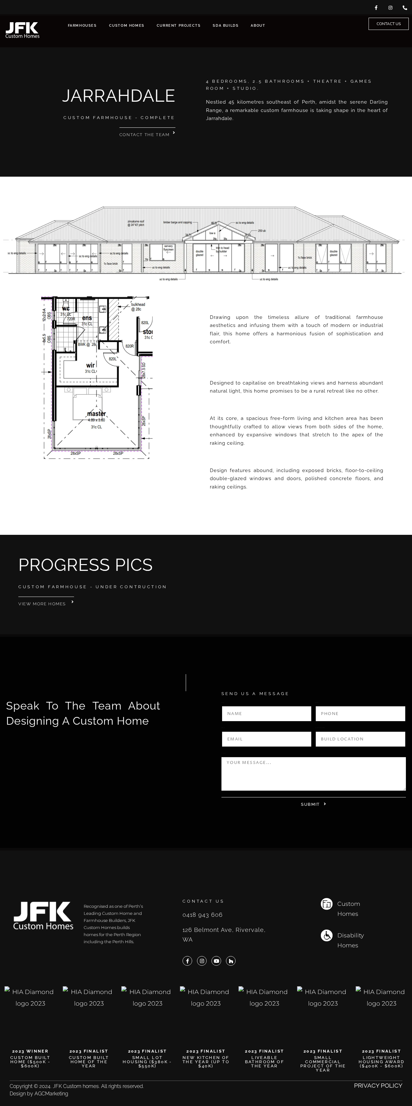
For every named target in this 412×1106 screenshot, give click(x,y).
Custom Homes (127, 25)
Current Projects (179, 25)
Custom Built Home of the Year (89, 1061)
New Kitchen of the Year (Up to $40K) (206, 1061)
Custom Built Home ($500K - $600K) (30, 1061)
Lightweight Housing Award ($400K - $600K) (381, 1061)
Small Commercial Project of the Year (323, 1063)
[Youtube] (216, 961)
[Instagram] (202, 961)
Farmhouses (82, 25)
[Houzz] (231, 961)
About (258, 25)
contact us (203, 901)
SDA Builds (226, 25)
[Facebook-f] (187, 961)
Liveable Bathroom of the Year (264, 1061)
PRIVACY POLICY (378, 1085)
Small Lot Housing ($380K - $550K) (147, 1061)
